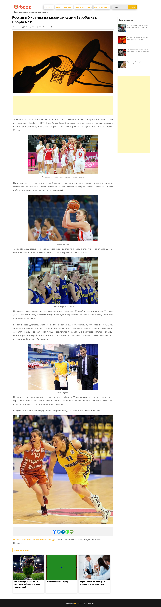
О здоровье (48, 7)
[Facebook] (54, 532)
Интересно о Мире (102, 7)
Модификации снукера (58, 581)
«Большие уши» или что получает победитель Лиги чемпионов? (27, 584)
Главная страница (22, 539)
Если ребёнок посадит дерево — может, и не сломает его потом (137, 26)
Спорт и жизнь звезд (83, 7)
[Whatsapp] (67, 532)
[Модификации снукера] (61, 567)
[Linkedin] (63, 532)
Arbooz (77, 603)
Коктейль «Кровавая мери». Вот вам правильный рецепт (137, 38)
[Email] (71, 532)
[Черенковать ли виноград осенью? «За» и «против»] (94, 567)
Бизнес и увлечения (64, 7)
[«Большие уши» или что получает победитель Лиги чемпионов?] (28, 567)
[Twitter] (59, 532)
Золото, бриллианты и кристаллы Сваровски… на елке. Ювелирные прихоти (138, 52)
